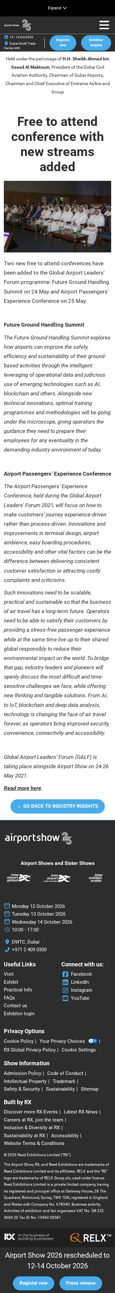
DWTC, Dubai (26, 942)
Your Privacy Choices (62, 1041)
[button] (63, 43)
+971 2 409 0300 (29, 950)
